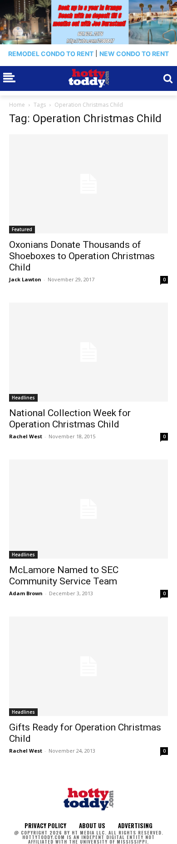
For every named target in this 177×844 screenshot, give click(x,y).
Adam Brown (26, 593)
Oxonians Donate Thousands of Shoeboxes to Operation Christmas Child (82, 256)
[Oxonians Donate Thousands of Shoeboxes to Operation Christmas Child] (88, 183)
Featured (22, 229)
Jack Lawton (25, 279)
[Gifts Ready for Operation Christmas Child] (88, 666)
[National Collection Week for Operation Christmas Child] (88, 352)
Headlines (23, 397)
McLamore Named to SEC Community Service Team (63, 575)
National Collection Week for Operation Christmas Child (70, 419)
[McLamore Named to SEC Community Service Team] (88, 509)
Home (17, 105)
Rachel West (25, 436)
